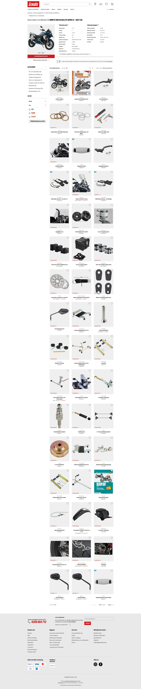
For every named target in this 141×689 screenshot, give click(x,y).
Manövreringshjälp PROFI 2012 (81, 330)
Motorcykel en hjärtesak (56, 638)
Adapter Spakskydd (103, 330)
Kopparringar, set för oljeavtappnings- (59, 132)
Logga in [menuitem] (111, 9)
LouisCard (30, 647)
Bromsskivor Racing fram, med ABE (59, 297)
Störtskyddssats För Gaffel (81, 231)
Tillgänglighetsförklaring (100, 642)
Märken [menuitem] (59, 9)
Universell (103, 363)
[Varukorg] (112, 4)
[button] (90, 4)
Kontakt (30, 633)
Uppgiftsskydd (97, 638)
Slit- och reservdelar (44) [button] (35, 71)
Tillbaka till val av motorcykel (36, 15)
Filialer (73, 635)
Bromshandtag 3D (103, 99)
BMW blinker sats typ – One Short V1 (59, 199)
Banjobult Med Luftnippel (59, 431)
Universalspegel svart (59, 328)
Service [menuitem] (72, 9)
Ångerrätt (96, 640)
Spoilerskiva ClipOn (81, 166)
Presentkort (30, 645)
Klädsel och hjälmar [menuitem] (33, 9)
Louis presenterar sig (77, 633)
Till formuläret (109, 61)
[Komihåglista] (106, 4)
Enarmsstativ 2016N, (81, 497)
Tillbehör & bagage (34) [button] (35, 77)
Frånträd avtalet (32, 652)
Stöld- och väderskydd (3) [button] (35, 80)
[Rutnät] (90, 68)
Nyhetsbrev (30, 642)
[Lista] (92, 68)
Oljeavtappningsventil (59, 530)
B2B (29, 635)
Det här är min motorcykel (41, 56)
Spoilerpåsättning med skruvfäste (103, 597)
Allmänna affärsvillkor (99, 635)
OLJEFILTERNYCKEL (59, 464)
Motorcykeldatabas (33, 640)
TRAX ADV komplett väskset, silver (103, 264)
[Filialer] (95, 4)
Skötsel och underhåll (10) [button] (35, 74)
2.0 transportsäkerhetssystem (103, 431)
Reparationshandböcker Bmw (81, 99)
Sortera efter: (99, 68)
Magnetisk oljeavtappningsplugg (103, 464)
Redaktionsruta (97, 633)
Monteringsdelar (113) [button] (34, 91)
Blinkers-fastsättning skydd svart (103, 297)
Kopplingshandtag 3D (103, 166)
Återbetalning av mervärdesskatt (80, 640)
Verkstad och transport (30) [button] (36, 88)
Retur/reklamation (32, 649)
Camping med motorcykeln (57, 647)
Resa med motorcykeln (55, 640)
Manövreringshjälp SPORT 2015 (81, 464)
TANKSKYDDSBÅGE (81, 564)
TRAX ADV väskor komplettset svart (59, 264)
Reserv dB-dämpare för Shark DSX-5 (81, 297)
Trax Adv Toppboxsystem (103, 231)
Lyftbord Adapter (59, 99)
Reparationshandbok (103, 497)
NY (32, 109)
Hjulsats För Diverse (59, 363)
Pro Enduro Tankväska (103, 530)
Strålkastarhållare (59, 166)
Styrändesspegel (59, 597)
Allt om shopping (76, 638)
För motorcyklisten (54, 645)
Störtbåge (103, 564)
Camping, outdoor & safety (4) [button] (36, 83)
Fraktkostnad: (61, 682)
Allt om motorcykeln (55, 642)
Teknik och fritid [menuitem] (45, 9)
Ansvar (73, 642)
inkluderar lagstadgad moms (71, 681)
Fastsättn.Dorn (81, 431)
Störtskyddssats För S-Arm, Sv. (59, 564)
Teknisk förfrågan (32, 638)
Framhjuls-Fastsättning (103, 397)
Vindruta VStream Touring (81, 199)
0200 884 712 (38, 622)
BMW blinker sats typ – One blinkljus (103, 199)
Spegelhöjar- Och (59, 231)
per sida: (63, 68)
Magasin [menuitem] (66, 9)
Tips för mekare (54, 635)
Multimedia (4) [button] (32, 85)
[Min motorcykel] (100, 4)
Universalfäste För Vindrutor (81, 397)
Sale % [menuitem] (53, 9)
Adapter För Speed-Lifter (103, 132)
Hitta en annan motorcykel (40, 60)
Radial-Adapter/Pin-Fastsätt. (59, 497)
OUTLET (33, 116)
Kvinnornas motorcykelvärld (57, 633)
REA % (33, 112)
